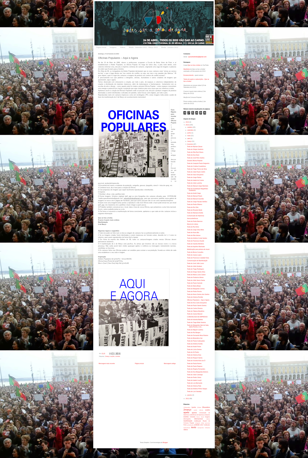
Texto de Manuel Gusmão (195, 199)
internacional (198, 419)
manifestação (187, 421)
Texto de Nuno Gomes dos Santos (198, 294)
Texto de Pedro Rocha (194, 291)
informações (187, 419)
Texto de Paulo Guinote (194, 283)
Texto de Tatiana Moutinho (195, 311)
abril (189, 138)
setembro (190, 130)
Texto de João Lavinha (194, 183)
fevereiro (190, 144)
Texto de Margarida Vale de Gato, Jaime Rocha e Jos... (198, 326)
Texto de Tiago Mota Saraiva (196, 322)
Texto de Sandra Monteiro (195, 244)
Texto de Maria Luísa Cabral (196, 275)
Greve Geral (200, 417)
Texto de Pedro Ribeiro (194, 204)
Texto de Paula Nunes (194, 363)
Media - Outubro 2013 (169, 47)
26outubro (206, 407)
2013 (187, 125)
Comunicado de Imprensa (195, 216)
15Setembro (186, 407)
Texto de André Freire (194, 346)
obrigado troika (199, 423)
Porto (185, 425)
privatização (190, 425)
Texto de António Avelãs (195, 344)
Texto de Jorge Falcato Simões (197, 202)
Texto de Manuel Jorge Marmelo (197, 186)
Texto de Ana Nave (193, 155)
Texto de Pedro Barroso (194, 221)
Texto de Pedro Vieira (194, 377)
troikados (207, 427)
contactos (207, 415)
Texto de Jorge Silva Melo (195, 230)
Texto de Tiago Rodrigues (195, 269)
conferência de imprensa (196, 415)
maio (189, 135)
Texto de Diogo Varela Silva (196, 272)
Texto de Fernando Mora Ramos (197, 335)
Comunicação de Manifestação (197, 260)
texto (193, 427)
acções (112, 356)
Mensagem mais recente (107, 363)
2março (107, 356)
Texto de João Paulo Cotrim (196, 172)
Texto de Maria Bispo (194, 286)
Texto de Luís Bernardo (194, 383)
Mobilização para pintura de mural (198, 249)
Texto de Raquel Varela (194, 358)
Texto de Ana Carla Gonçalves (197, 303)
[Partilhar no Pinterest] (119, 353)
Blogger (165, 442)
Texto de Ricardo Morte (194, 210)
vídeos (185, 430)
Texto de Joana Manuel (194, 314)
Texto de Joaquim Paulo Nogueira (198, 163)
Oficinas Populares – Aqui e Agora (198, 300)
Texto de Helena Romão (195, 297)
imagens (207, 417)
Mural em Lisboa (192, 224)
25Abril (199, 407)
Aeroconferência (192, 218)
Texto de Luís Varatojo (194, 391)
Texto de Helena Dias (194, 355)
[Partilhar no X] (115, 353)
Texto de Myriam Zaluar (194, 146)
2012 (187, 398)
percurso (207, 423)
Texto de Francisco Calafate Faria (198, 258)
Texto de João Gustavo (194, 266)
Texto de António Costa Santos (197, 238)
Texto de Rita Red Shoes (195, 152)
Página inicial (101, 47)
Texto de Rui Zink (192, 207)
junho (189, 133)
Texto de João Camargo (195, 375)
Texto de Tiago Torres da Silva (197, 169)
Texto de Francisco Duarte (195, 241)
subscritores (186, 427)
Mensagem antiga (170, 363)
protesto (197, 425)
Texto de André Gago (194, 193)
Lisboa (208, 419)
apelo (186, 412)
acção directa (198, 410)
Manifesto (186, 69)
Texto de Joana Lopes (194, 255)
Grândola (192, 417)
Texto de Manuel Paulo (194, 196)
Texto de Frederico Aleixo (195, 277)
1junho (193, 407)
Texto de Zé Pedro (193, 352)
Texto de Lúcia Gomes (194, 349)
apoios (194, 413)
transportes (201, 427)
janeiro (189, 395)
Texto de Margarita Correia (196, 289)
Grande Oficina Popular (194, 160)
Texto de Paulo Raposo (194, 366)
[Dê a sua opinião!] (112, 353)
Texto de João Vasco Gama (196, 280)
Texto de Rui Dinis (193, 227)
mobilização (197, 421)
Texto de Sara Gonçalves (195, 175)
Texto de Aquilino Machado (196, 246)
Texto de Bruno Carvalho (195, 252)
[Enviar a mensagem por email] (110, 353)
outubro (190, 127)
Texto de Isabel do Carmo (195, 180)
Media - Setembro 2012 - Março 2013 (143, 47)
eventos (117, 356)
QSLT (202, 425)
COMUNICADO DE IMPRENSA (197, 317)
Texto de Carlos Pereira (194, 308)
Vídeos (122, 47)
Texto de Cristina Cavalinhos (196, 166)
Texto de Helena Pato (194, 386)
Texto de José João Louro (195, 263)
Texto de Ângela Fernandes (196, 369)
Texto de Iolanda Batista (195, 319)
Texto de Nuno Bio (193, 232)
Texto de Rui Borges (193, 332)
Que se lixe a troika (194, 65)
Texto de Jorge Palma (194, 177)
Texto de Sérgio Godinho (195, 149)
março (189, 141)
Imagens (113, 47)
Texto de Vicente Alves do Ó (196, 360)
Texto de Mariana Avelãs (195, 213)
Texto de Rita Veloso (193, 235)
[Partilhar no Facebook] (117, 353)
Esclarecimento (188, 75)
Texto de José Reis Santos (195, 158)
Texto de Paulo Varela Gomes (196, 305)
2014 (187, 122)
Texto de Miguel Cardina (195, 330)
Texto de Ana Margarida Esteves (197, 372)
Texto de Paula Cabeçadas (196, 341)
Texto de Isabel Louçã (194, 380)
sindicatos (207, 425)
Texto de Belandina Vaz (194, 338)
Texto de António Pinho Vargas (197, 389)
